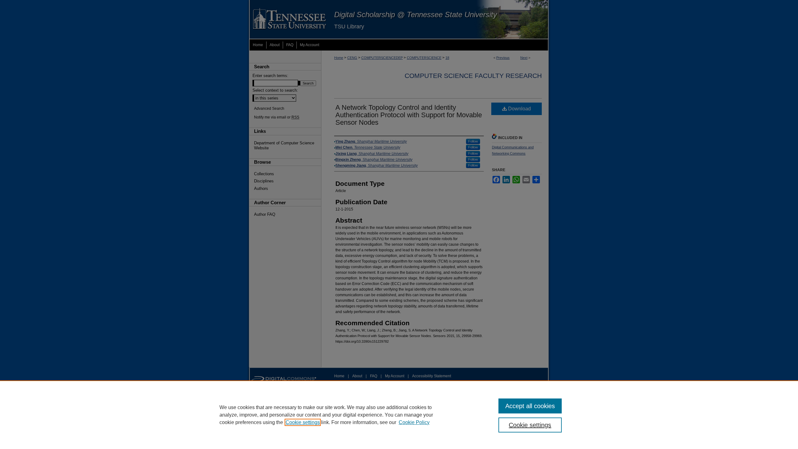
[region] (399, 414)
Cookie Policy (414, 422)
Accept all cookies (530, 406)
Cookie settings (303, 422)
